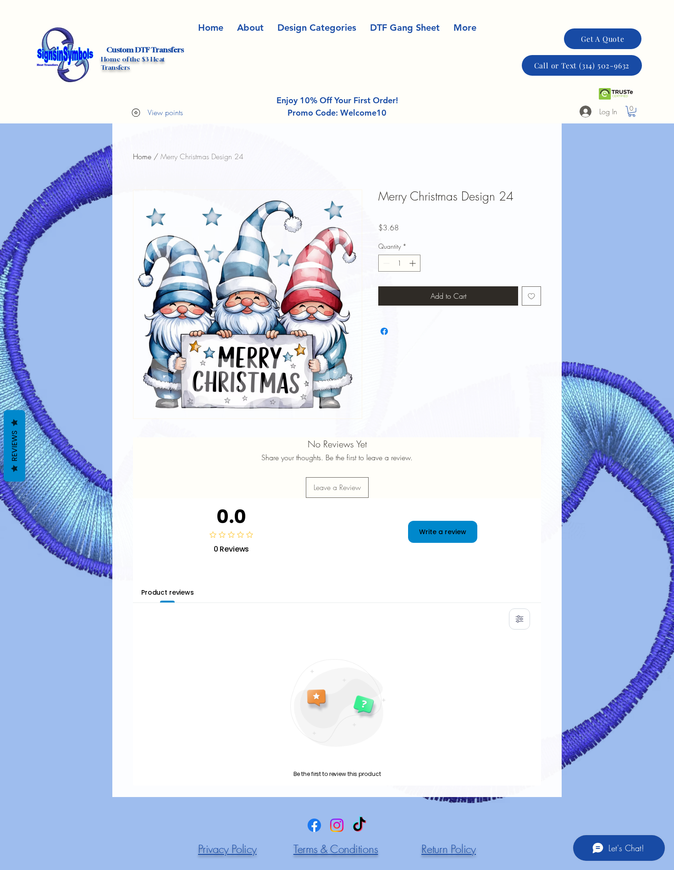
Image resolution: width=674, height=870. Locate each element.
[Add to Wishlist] (531, 296)
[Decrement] (385, 263)
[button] (465, 27)
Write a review (442, 531)
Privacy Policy (227, 849)
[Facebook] (314, 825)
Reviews (14, 446)
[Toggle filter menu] (519, 619)
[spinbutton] (399, 263)
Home (142, 156)
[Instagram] (337, 825)
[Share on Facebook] (384, 331)
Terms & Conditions (335, 849)
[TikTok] (359, 825)
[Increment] (413, 263)
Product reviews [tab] (167, 592)
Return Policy (448, 849)
